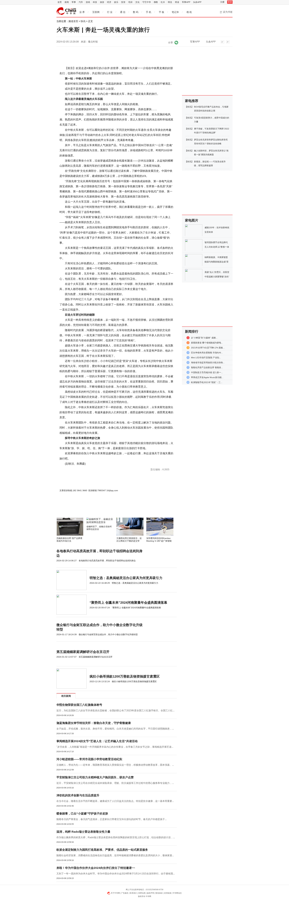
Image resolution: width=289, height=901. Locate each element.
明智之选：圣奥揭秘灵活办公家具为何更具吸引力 (126, 578)
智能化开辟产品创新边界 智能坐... (207, 367)
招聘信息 (142, 893)
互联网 (95, 12)
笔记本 (175, 12)
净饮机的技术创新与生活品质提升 (77, 795)
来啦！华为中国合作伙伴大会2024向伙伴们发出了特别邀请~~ (95, 867)
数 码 (135, 12)
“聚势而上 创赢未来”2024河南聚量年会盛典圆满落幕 (128, 602)
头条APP (197, 2)
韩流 (170, 2)
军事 (74, 2)
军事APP (186, 2)
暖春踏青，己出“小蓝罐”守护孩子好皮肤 (82, 813)
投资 (123, 2)
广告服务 (124, 893)
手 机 (148, 12)
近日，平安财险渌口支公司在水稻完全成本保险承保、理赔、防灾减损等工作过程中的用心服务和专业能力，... (115, 783)
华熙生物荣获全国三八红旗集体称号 (79, 704)
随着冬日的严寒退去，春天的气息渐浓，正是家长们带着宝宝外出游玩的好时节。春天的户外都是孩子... (111, 819)
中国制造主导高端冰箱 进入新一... (207, 372)
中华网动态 (177, 893)
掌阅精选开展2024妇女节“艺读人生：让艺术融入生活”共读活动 (97, 741)
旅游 (102, 2)
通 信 (122, 12)
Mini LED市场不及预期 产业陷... (206, 357)
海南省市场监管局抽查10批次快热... (208, 362)
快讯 (83, 21)
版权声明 (150, 893)
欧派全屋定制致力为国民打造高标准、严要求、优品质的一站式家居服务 (102, 849)
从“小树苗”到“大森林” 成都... (204, 338)
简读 (177, 2)
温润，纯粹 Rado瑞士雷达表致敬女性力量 (83, 831)
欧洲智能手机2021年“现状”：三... (206, 382)
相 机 (189, 12)
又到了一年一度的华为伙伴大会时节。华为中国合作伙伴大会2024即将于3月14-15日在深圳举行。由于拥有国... (115, 873)
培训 (130, 2)
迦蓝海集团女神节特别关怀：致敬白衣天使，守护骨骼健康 (93, 723)
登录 (230, 2)
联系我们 (133, 893)
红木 (163, 2)
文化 (137, 2)
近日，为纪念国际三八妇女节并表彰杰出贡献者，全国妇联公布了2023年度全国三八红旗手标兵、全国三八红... (115, 710)
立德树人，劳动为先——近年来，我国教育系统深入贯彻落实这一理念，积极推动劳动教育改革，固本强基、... (115, 765)
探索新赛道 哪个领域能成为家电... (207, 342)
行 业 (109, 12)
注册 (222, 2)
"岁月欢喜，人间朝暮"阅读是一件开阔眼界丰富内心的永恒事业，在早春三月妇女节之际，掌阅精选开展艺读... (114, 747)
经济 (109, 2)
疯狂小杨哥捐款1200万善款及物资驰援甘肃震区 (125, 676)
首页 (59, 2)
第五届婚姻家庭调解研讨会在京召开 (82, 652)
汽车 (81, 2)
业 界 (82, 12)
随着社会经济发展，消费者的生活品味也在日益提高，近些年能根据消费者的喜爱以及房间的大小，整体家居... (115, 855)
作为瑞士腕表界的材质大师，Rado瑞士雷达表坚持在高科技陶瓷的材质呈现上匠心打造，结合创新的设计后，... (115, 837)
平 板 (161, 12)
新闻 (67, 2)
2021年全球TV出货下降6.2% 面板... (208, 347)
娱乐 (116, 2)
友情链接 (167, 893)
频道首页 (73, 21)
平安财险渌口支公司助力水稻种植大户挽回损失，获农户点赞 (95, 777)
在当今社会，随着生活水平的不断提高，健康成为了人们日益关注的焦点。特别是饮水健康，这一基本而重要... (115, 801)
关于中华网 (115, 893)
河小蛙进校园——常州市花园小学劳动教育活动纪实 (89, 759)
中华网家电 (66, 11)
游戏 (88, 2)
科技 (95, 2)
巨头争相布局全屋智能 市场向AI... (207, 352)
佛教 (156, 2)
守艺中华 (146, 2)
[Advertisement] (107, 509)
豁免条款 (159, 893)
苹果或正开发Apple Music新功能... (207, 377)
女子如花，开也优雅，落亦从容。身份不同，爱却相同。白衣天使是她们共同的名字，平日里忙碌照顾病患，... (115, 728)
